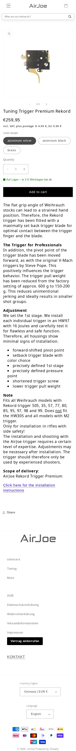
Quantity (8, 159)
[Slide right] (46, 104)
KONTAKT (16, 657)
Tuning (11, 568)
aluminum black (54, 140)
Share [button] (11, 512)
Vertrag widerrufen (25, 641)
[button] (8, 5)
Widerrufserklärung (21, 614)
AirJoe (31, 749)
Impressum (15, 632)
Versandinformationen (22, 623)
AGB (10, 595)
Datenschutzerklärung (23, 605)
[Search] (70, 16)
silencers (13, 559)
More (10, 578)
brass (12, 150)
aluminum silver (20, 140)
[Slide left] (29, 104)
